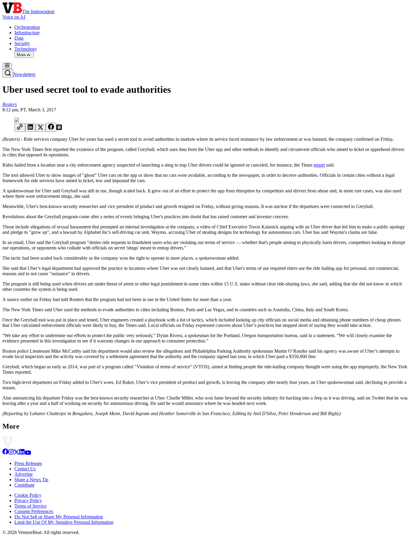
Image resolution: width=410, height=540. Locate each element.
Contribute (24, 484)
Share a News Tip (31, 479)
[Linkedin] (22, 453)
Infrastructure (27, 32)
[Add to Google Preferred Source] (59, 128)
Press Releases (28, 463)
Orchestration (27, 27)
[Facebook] (5, 453)
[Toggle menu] (7, 66)
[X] (16, 453)
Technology (25, 48)
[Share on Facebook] (51, 127)
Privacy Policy (28, 500)
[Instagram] (11, 453)
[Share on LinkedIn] (30, 127)
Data (18, 38)
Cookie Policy (27, 495)
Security (22, 43)
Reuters (9, 104)
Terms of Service (30, 505)
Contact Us (25, 468)
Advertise (23, 474)
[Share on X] (40, 128)
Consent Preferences (33, 511)
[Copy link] (19, 127)
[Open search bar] (7, 73)
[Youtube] (28, 453)
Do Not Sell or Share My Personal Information (58, 516)
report (319, 164)
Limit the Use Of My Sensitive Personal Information (63, 522)
